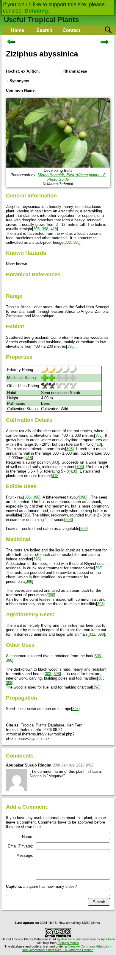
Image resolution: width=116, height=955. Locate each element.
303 (36, 229)
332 (68, 242)
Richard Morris (68, 943)
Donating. (37, 11)
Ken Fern (68, 939)
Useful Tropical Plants (41, 20)
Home (17, 30)
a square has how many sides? (41, 886)
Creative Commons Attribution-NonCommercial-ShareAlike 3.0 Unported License (67, 948)
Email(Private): (20, 846)
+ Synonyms (17, 81)
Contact (71, 30)
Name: (27, 836)
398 (45, 229)
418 (54, 229)
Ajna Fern (108, 939)
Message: (24, 855)
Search (44, 30)
